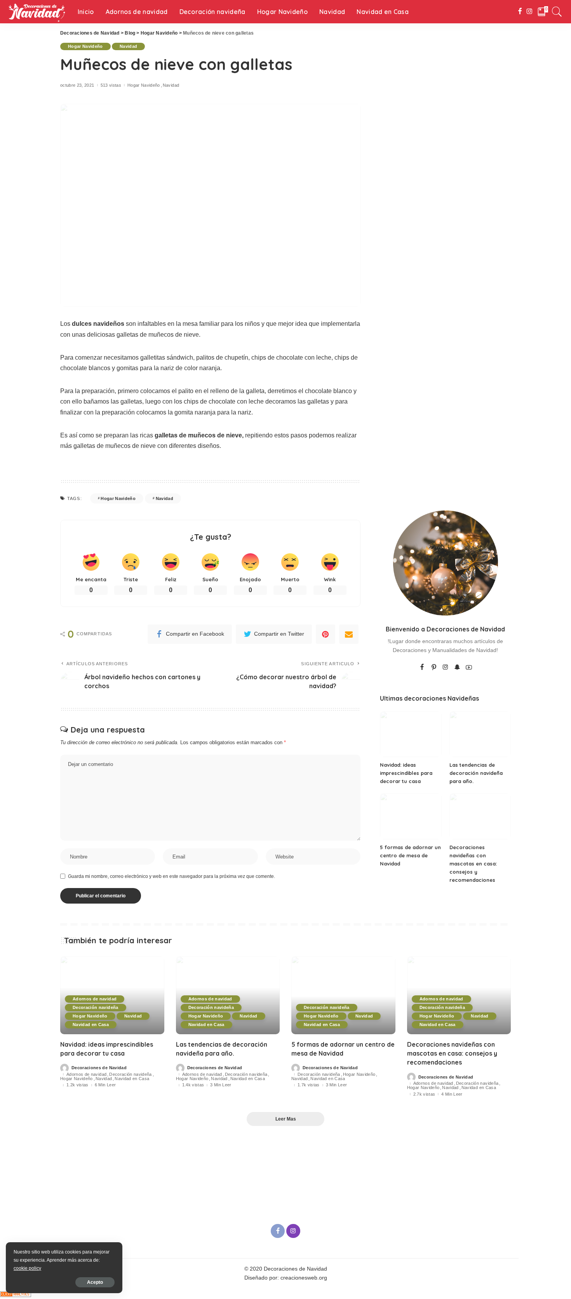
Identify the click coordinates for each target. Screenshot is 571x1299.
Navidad (128, 46)
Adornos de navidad (95, 999)
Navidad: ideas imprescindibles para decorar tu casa (406, 773)
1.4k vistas (193, 1085)
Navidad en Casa (91, 1024)
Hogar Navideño (85, 46)
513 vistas (111, 85)
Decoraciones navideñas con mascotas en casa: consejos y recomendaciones (473, 863)
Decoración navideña (95, 1007)
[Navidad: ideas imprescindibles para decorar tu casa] (411, 734)
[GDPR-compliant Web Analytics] (15, 1293)
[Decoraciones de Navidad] (37, 11)
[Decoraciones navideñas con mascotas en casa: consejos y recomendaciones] (480, 816)
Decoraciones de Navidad (99, 1068)
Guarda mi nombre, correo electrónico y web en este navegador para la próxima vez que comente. (171, 876)
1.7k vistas (309, 1085)
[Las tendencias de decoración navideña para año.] (480, 734)
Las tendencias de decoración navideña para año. (476, 773)
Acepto (95, 1282)
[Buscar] (557, 11)
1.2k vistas (77, 1085)
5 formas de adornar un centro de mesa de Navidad (410, 855)
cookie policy (27, 1268)
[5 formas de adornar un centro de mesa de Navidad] (411, 816)
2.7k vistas (424, 1094)
